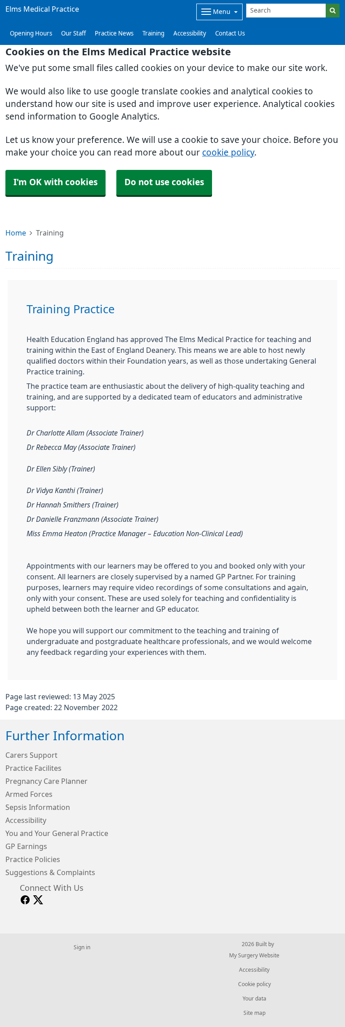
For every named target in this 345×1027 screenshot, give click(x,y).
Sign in (82, 947)
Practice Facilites (33, 768)
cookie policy (228, 152)
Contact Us (230, 33)
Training (153, 33)
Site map (254, 1013)
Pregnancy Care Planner (46, 781)
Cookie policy (254, 984)
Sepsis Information (37, 807)
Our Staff (73, 33)
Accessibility (189, 33)
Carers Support (31, 755)
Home (15, 232)
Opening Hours (31, 33)
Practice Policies (32, 859)
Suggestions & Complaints (50, 872)
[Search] (333, 11)
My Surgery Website (254, 955)
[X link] (38, 900)
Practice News (114, 33)
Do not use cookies (164, 182)
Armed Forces (29, 794)
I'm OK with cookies (55, 182)
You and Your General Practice (56, 833)
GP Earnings (26, 846)
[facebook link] (25, 900)
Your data (254, 998)
